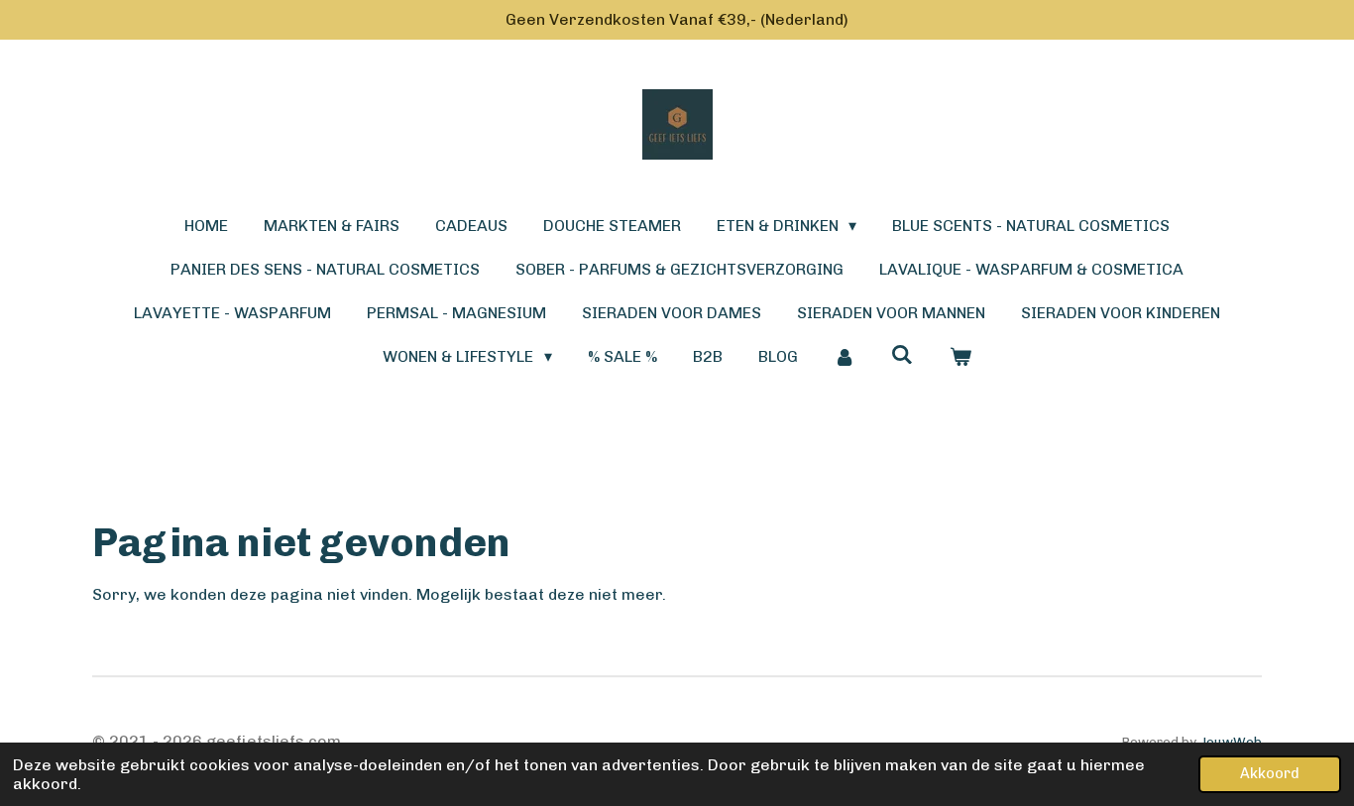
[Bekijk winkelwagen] (959, 357)
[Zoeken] (902, 354)
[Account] (844, 357)
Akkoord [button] (1269, 773)
